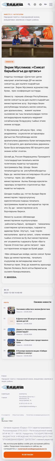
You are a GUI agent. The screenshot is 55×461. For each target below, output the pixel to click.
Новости (9, 62)
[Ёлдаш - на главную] (12, 4)
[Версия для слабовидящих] (40, 4)
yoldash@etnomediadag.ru (28, 406)
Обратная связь (18, 415)
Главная (4, 397)
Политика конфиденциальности (38, 415)
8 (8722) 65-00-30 (25, 403)
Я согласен (27, 455)
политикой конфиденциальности (32, 449)
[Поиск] (29, 4)
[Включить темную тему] (34, 4)
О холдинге (6, 415)
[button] (50, 4)
